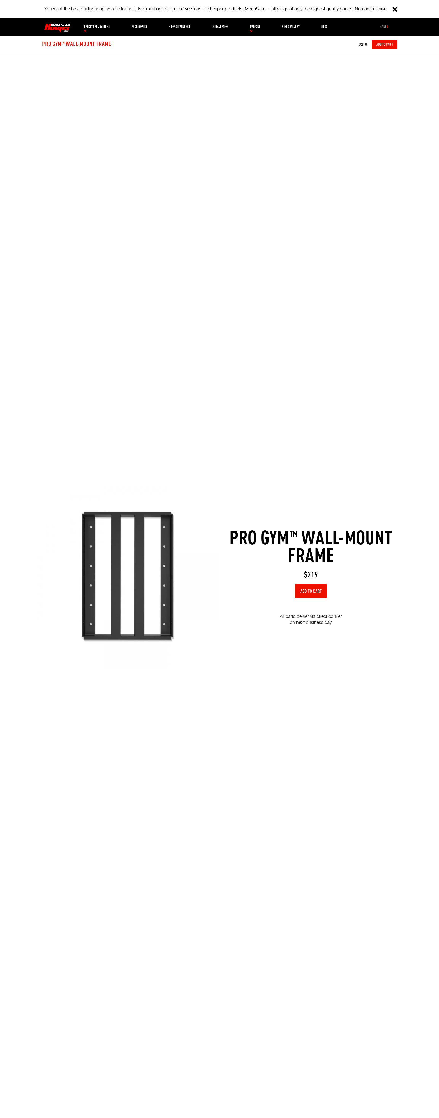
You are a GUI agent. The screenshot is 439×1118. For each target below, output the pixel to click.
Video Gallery (291, 26)
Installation (220, 26)
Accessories (139, 26)
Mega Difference (179, 26)
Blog (324, 26)
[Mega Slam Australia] (57, 27)
